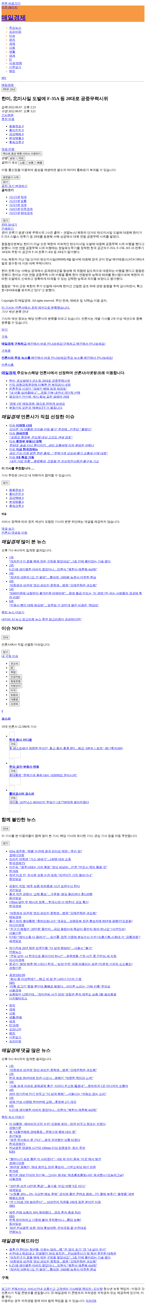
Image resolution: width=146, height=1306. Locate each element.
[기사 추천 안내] (32, 469)
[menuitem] (76, 126)
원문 (8, 115)
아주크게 (27, 209)
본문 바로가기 (11, 3)
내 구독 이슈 (10, 656)
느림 (22, 162)
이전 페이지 (9, 7)
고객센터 (62, 1288)
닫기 (5, 329)
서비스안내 (35, 1288)
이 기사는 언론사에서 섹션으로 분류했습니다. (36, 307)
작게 (24, 197)
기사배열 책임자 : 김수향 (86, 1288)
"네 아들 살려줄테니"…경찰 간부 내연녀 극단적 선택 (44, 392)
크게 (24, 205)
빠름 (39, 162)
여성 (21, 158)
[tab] (15, 27)
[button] (16, 126)
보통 (31, 162)
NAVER (91, 1300)
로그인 (6, 1288)
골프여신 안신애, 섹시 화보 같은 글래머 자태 (39, 396)
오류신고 (49, 1288)
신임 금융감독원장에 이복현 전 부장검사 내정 (40, 384)
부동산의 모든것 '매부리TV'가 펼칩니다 (35, 407)
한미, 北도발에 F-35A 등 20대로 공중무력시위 (39, 380)
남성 (12, 158)
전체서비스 (19, 1288)
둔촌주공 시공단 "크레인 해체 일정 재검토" (38, 388)
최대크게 (27, 213)
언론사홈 (8, 364)
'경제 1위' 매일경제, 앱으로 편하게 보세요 (37, 403)
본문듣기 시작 (11, 177)
